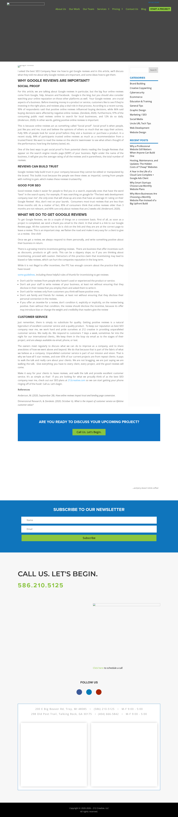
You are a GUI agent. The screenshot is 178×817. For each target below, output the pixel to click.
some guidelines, (26, 274)
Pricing (116, 9)
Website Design (138, 132)
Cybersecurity (137, 92)
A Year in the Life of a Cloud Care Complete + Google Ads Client (142, 175)
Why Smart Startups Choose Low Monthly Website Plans (141, 186)
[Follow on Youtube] (99, 692)
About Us (60, 9)
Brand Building (137, 83)
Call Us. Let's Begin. (89, 432)
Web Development (139, 127)
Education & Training (141, 101)
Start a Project (160, 9)
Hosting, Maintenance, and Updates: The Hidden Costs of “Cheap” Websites (144, 164)
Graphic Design (138, 110)
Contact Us (132, 9)
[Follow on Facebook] (79, 692)
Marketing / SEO (138, 114)
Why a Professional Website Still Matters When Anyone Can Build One (142, 151)
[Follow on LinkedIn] (89, 692)
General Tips (136, 105)
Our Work (74, 9)
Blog (143, 9)
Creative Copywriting (141, 88)
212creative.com (76, 380)
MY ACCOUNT (152, 2)
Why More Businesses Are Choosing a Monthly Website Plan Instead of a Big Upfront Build (143, 198)
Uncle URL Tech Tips (140, 123)
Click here (98, 667)
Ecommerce (136, 96)
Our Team (88, 9)
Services (101, 9)
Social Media (136, 119)
